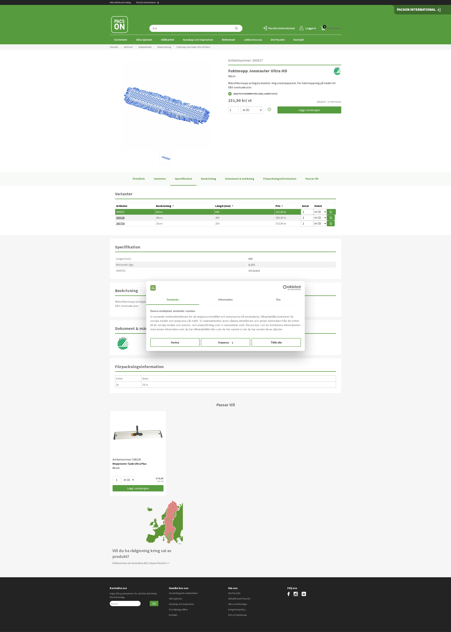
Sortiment (120, 39)
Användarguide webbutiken (183, 593)
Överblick (139, 178)
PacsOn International (146, 2)
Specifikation (183, 178)
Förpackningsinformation (279, 178)
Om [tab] (278, 299)
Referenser (228, 39)
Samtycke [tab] (173, 299)
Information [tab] (225, 299)
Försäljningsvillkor (178, 609)
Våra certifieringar (237, 604)
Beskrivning (208, 178)
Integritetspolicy (237, 609)
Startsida (114, 47)
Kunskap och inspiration (198, 39)
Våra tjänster (144, 39)
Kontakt (299, 39)
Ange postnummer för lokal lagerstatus (255, 93)
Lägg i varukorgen (309, 110)
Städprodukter (145, 47)
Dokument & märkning (239, 178)
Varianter (160, 178)
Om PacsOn (278, 39)
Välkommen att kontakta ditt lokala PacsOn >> (141, 563)
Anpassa (223, 342)
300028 (120, 217)
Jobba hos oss (253, 39)
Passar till (311, 178)
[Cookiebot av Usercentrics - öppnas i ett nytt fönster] (285, 287)
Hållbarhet (167, 39)
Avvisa (175, 342)
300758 (120, 223)
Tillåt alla (276, 342)
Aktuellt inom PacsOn (239, 598)
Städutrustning (164, 47)
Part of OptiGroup (237, 615)
